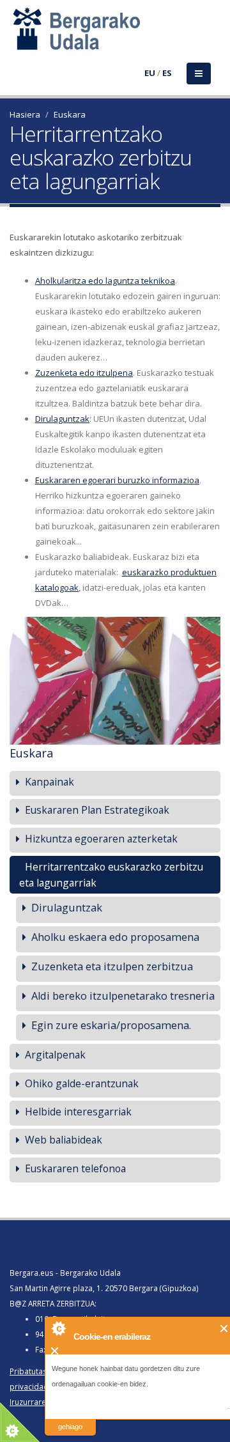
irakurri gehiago (70, 1418)
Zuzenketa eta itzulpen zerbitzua (112, 966)
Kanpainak (49, 782)
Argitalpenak (55, 1055)
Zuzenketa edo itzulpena (84, 372)
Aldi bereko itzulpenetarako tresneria (123, 995)
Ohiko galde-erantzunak (82, 1083)
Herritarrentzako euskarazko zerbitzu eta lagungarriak (111, 875)
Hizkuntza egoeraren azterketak (101, 839)
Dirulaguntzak (62, 418)
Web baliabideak (63, 1140)
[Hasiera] (17, 36)
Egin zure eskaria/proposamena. (111, 1025)
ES (167, 73)
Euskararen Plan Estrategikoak (97, 810)
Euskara (70, 114)
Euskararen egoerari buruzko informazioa (117, 480)
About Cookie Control (58, 1328)
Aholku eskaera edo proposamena (115, 936)
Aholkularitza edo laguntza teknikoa (105, 280)
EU (149, 73)
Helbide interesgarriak (78, 1112)
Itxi (224, 1328)
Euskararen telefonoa (75, 1168)
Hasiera (25, 114)
